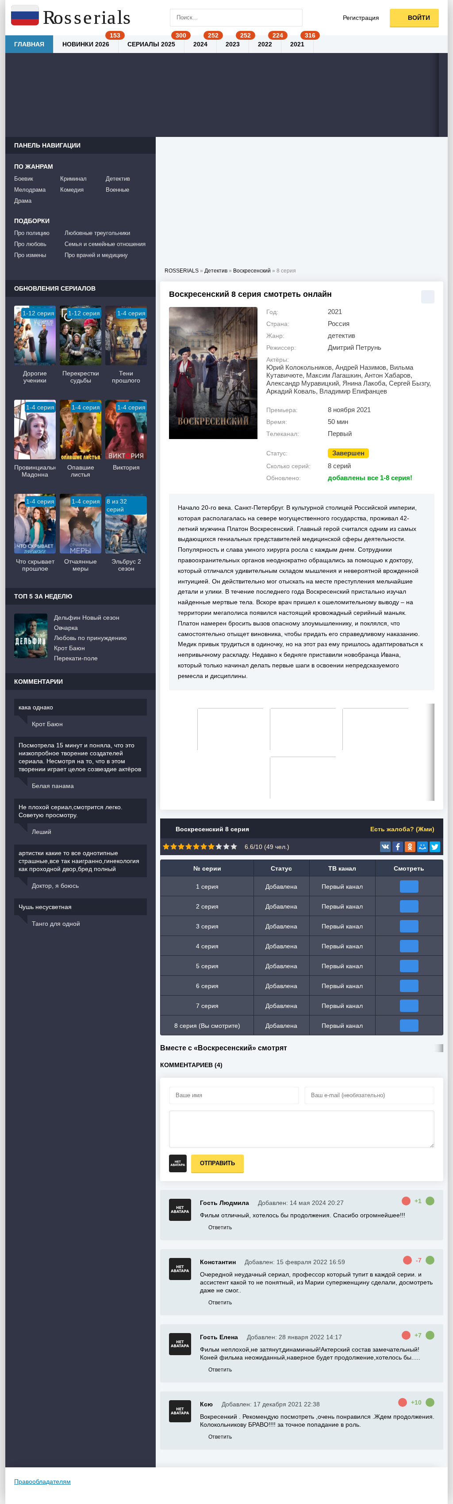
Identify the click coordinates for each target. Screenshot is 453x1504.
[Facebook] (397, 846)
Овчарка (66, 627)
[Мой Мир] (422, 846)
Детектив (118, 178)
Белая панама (53, 785)
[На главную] (71, 17)
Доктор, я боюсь (55, 885)
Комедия (72, 189)
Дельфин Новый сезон (86, 617)
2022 (265, 44)
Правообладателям (42, 1481)
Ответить (220, 1227)
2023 (233, 44)
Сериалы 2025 (151, 44)
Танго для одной (56, 923)
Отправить (217, 1163)
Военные (117, 189)
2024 (200, 44)
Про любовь (30, 244)
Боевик (23, 178)
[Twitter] (435, 846)
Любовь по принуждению (90, 637)
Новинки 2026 (85, 44)
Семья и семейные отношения (105, 244)
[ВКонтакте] (385, 846)
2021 (297, 44)
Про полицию (32, 233)
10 (234, 846)
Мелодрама (30, 189)
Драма (22, 200)
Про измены (30, 255)
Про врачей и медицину (96, 255)
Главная (29, 44)
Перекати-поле (76, 658)
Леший (41, 831)
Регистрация (361, 17)
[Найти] (294, 18)
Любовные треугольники (97, 233)
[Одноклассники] (410, 846)
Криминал (73, 178)
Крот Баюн (69, 648)
